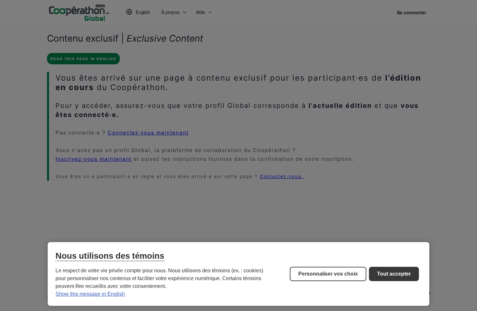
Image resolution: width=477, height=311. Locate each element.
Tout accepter (394, 274)
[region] (238, 274)
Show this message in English (90, 294)
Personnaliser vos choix (328, 274)
